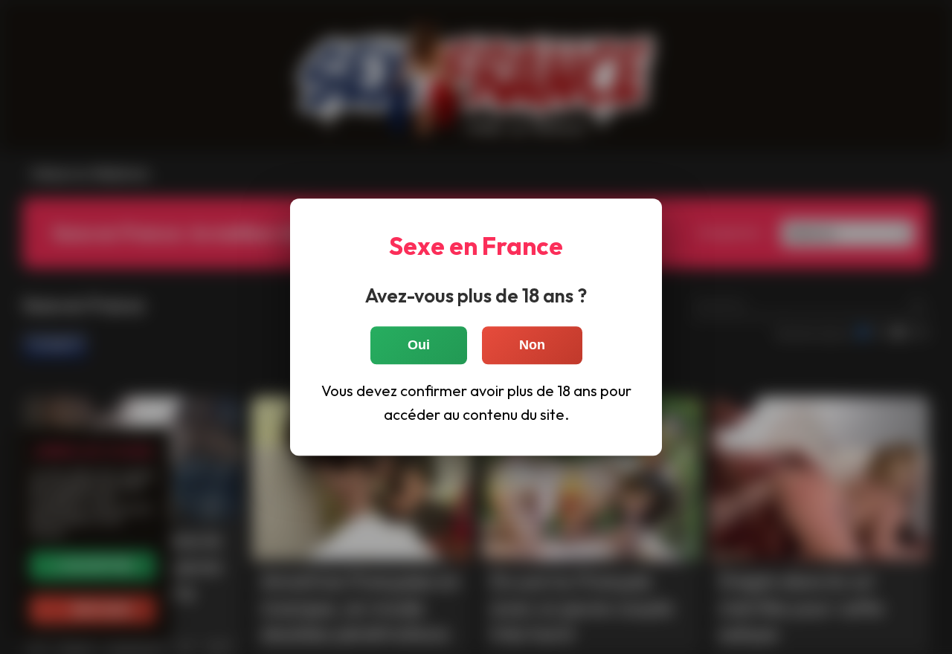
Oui (419, 344)
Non (532, 344)
